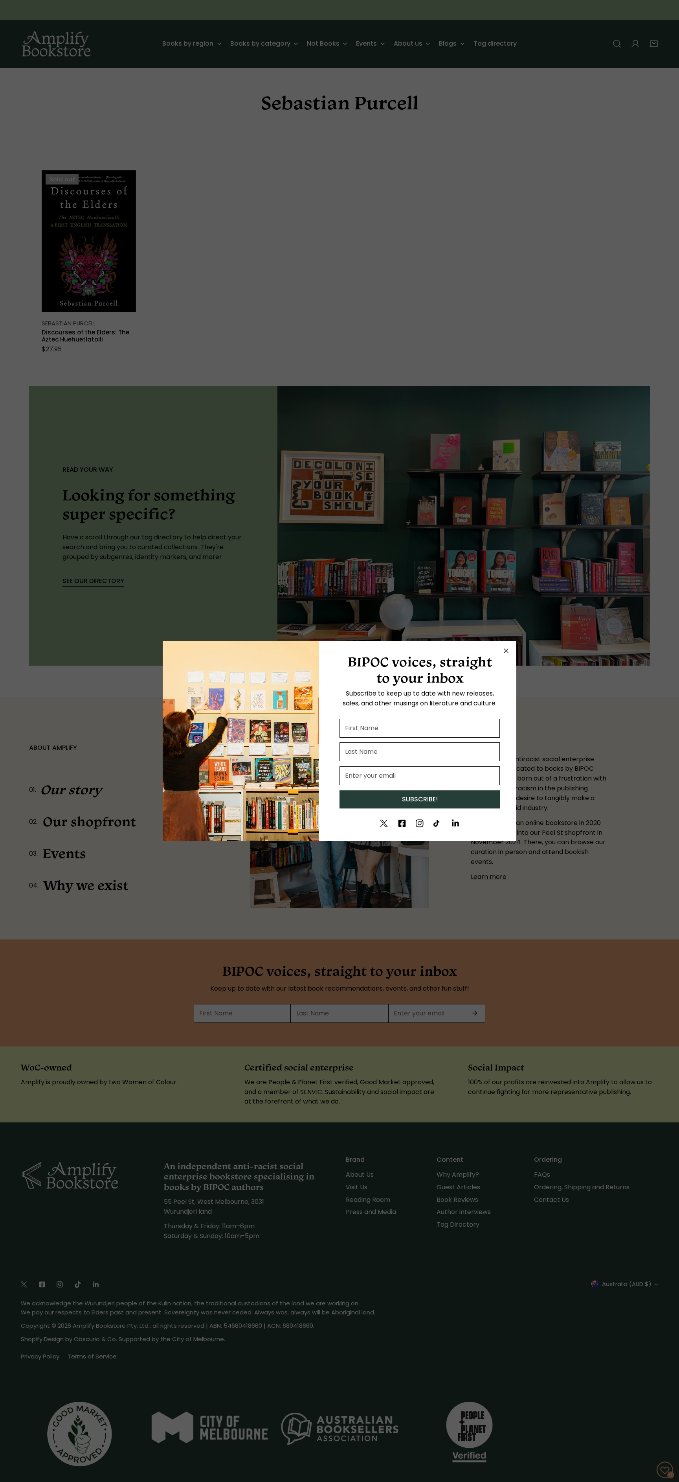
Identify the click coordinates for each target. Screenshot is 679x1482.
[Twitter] (384, 823)
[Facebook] (402, 823)
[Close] (506, 651)
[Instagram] (420, 823)
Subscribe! (420, 799)
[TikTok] (437, 823)
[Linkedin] (455, 823)
